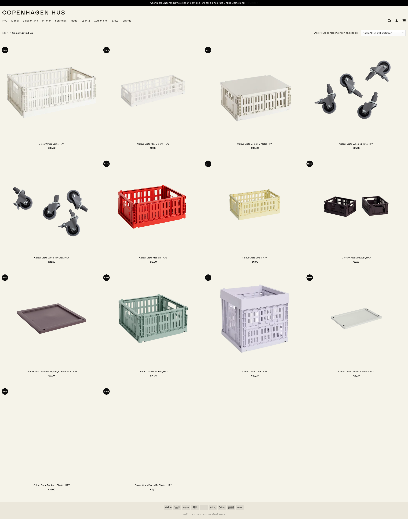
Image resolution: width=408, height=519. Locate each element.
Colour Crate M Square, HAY (153, 371)
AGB (185, 513)
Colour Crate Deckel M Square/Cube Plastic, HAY (51, 371)
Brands (127, 20)
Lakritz (85, 20)
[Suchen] (389, 20)
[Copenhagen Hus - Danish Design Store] (58, 10)
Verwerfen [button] (252, 2)
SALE (115, 20)
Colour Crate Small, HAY (254, 257)
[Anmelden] (396, 20)
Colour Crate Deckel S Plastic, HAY (356, 371)
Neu (4, 20)
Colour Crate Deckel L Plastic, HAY (51, 485)
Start (5, 32)
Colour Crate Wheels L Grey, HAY (356, 143)
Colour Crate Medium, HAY (153, 257)
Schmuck (60, 20)
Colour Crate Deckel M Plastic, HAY (153, 485)
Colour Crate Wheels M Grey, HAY (51, 257)
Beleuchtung (30, 20)
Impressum (195, 513)
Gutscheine (101, 20)
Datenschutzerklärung (214, 513)
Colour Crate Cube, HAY (254, 371)
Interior (46, 20)
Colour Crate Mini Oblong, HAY (153, 143)
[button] (404, 20)
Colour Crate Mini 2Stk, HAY (356, 257)
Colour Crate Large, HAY (51, 143)
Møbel (15, 20)
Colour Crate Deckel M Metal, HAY (255, 143)
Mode (74, 20)
